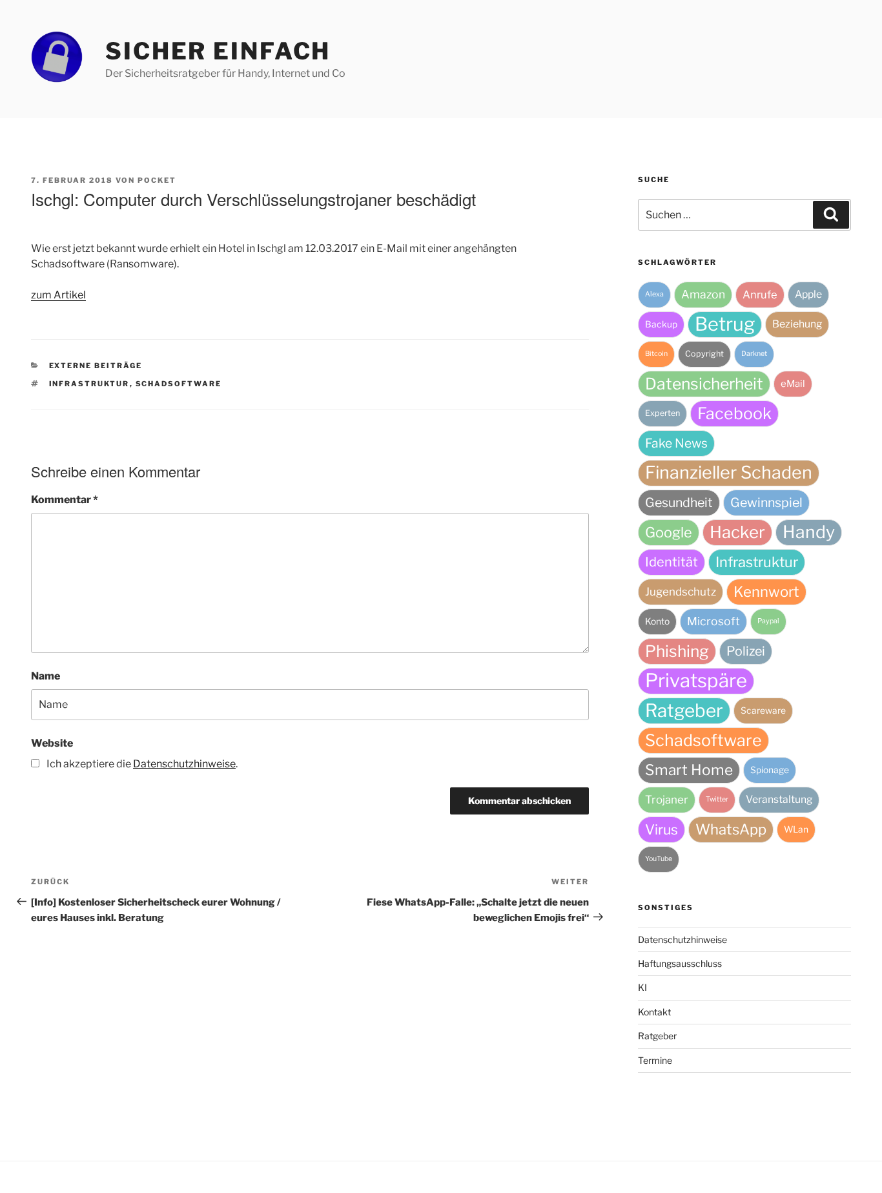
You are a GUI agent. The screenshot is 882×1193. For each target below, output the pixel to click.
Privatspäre (696, 680)
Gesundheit (679, 502)
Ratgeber (684, 710)
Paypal (768, 621)
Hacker (737, 532)
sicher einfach (218, 51)
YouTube (658, 859)
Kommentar (64, 499)
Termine (655, 1060)
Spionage (769, 770)
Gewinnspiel (766, 502)
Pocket (157, 180)
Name (45, 676)
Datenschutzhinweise (682, 939)
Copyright (704, 353)
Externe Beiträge (96, 365)
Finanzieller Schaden (728, 472)
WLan (796, 829)
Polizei (745, 651)
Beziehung (797, 324)
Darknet (754, 353)
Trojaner (666, 799)
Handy (809, 532)
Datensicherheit (704, 383)
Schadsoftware (179, 383)
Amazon (703, 294)
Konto (657, 621)
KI (642, 987)
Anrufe (760, 294)
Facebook (734, 413)
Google (668, 532)
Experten (662, 413)
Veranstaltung (779, 799)
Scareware (763, 710)
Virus (661, 829)
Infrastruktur (89, 383)
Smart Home (689, 770)
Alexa (654, 294)
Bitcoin (656, 353)
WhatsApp (730, 829)
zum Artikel (58, 295)
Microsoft (713, 621)
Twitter (717, 799)
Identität (671, 562)
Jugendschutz (680, 591)
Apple (808, 294)
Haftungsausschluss (680, 963)
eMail (793, 383)
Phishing (677, 651)
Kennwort (766, 591)
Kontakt (654, 1011)
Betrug (725, 324)
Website (52, 743)
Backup (661, 324)
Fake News (676, 443)
